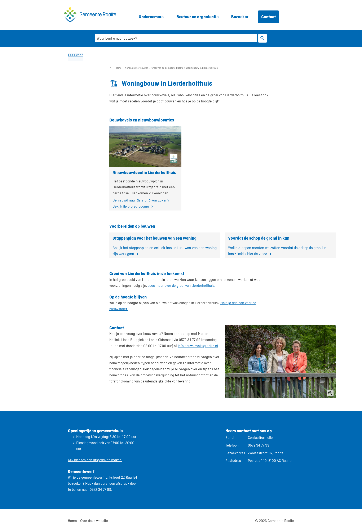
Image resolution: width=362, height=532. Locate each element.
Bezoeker (239, 16)
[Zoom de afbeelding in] (280, 361)
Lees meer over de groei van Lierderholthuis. (181, 285)
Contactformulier (261, 437)
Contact (268, 16)
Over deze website (94, 521)
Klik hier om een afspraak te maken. (95, 460)
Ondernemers (151, 16)
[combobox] (176, 38)
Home (118, 67)
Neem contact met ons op (248, 430)
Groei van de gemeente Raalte (167, 67)
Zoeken (262, 38)
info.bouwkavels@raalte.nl (198, 346)
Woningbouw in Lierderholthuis (202, 67)
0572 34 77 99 (258, 445)
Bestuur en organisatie (197, 16)
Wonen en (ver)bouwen (136, 67)
